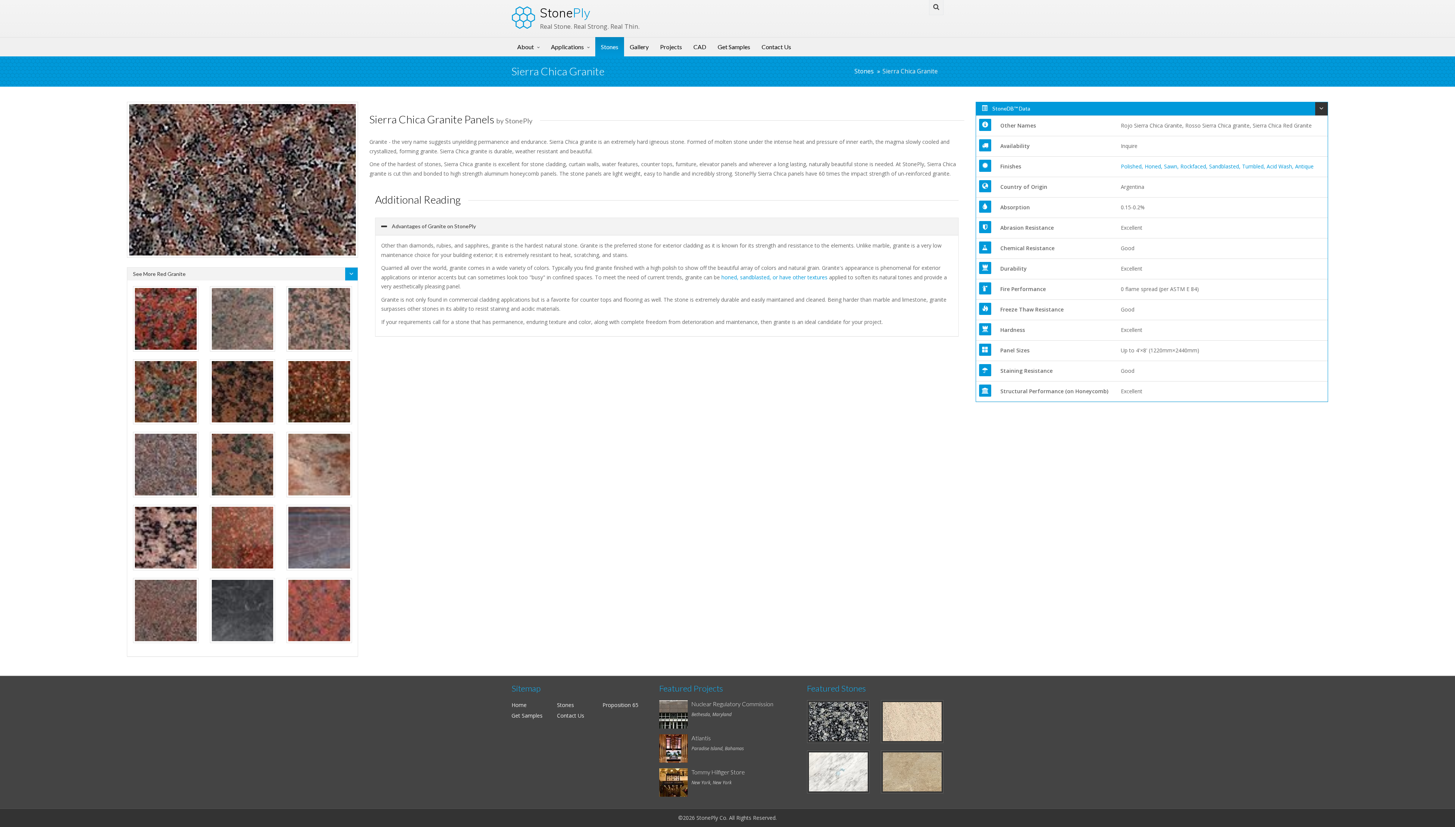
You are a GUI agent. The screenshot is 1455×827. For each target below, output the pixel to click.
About (525, 46)
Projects (671, 46)
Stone (565, 12)
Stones (609, 46)
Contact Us (776, 46)
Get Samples (734, 46)
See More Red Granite (159, 274)
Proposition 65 (620, 705)
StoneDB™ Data (1010, 108)
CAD (699, 46)
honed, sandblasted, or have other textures (774, 277)
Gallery (639, 46)
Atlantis (701, 738)
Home (519, 705)
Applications (567, 46)
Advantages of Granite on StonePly (433, 226)
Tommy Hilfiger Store (718, 772)
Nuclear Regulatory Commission (732, 704)
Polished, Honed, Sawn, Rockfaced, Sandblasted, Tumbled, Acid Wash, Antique (1217, 166)
